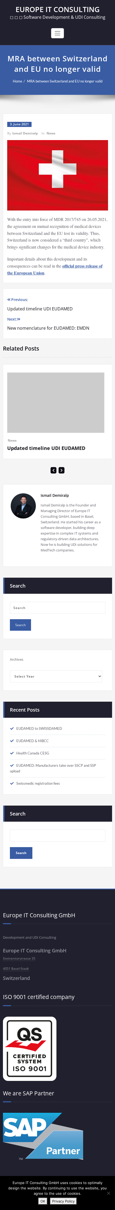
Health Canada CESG (32, 764)
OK (42, 1201)
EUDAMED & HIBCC (32, 752)
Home (17, 81)
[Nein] (108, 1193)
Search (17, 825)
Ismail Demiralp (25, 133)
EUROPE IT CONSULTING (58, 9)
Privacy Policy (63, 1201)
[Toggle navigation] (57, 33)
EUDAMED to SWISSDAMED (39, 740)
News (51, 133)
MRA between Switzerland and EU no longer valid (64, 81)
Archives (16, 670)
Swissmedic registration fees (38, 795)
